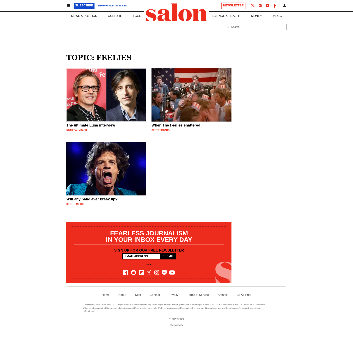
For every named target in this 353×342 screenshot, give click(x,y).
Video (277, 16)
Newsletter (233, 5)
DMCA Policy (176, 325)
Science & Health (226, 16)
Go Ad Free (243, 295)
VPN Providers (176, 319)
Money (256, 16)
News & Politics (84, 16)
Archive (223, 295)
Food (137, 16)
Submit (168, 256)
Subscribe (84, 5)
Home (106, 295)
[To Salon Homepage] (176, 12)
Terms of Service (198, 295)
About (122, 295)
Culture (115, 16)
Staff (138, 295)
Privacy (173, 295)
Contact (155, 295)
